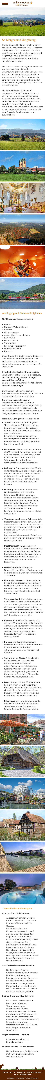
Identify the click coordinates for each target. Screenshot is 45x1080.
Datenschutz (20, 1078)
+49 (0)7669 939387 (24, 1074)
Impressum (10, 1078)
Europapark (10, 642)
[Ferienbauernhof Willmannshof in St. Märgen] (22, 3)
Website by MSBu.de (31, 1078)
